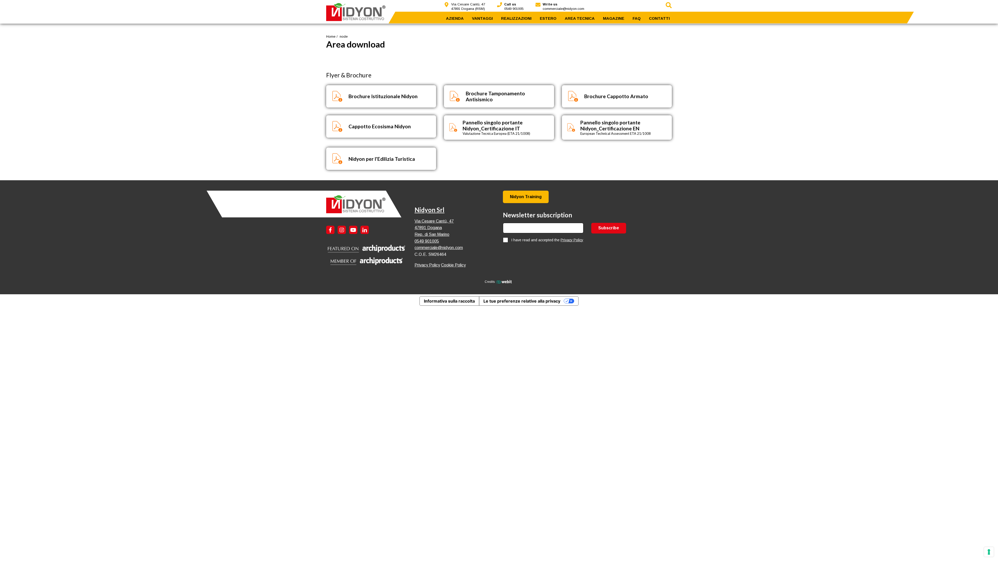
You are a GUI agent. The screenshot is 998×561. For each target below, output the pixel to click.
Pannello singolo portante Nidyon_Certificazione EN (610, 125)
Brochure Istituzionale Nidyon (383, 96)
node (344, 36)
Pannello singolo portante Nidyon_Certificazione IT (493, 125)
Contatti (659, 18)
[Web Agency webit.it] (505, 281)
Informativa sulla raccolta (449, 301)
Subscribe (608, 228)
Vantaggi (482, 18)
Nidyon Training (526, 197)
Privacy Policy (427, 265)
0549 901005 (427, 241)
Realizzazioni (516, 18)
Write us (550, 4)
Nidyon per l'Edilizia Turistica (382, 159)
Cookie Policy (453, 265)
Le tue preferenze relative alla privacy (521, 301)
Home (331, 36)
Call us (510, 4)
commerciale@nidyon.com (439, 247)
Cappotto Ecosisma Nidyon (380, 126)
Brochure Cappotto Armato (616, 96)
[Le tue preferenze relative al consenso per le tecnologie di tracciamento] (989, 552)
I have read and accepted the (547, 240)
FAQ (637, 18)
